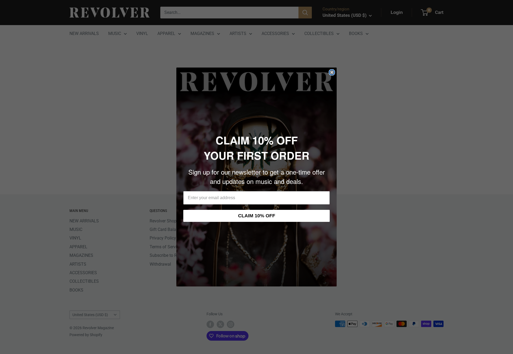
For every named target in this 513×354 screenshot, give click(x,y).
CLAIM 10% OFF (256, 215)
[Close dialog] (332, 72)
